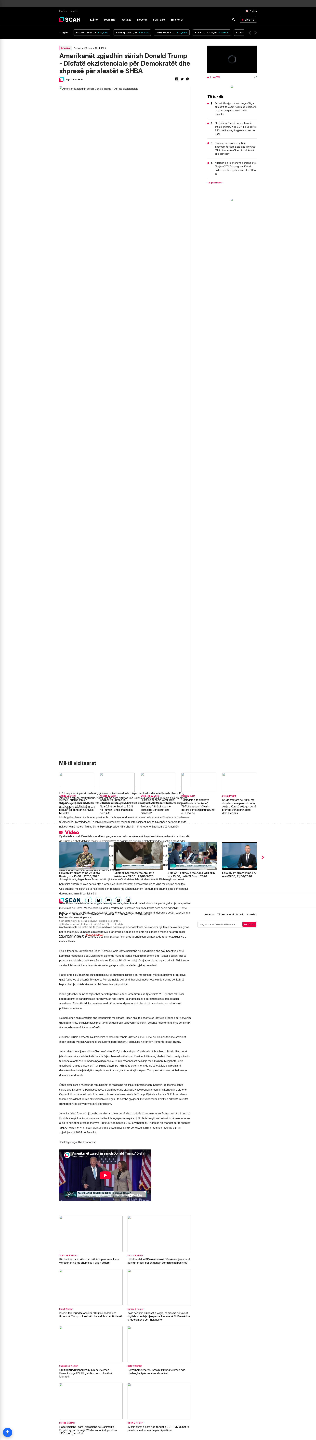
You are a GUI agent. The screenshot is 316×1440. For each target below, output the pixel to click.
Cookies (252, 914)
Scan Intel (110, 19)
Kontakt (73, 11)
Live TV (250, 19)
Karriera (63, 11)
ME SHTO (249, 924)
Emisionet (177, 19)
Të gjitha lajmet (214, 182)
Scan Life (159, 19)
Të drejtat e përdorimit (230, 914)
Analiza (126, 19)
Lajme (94, 19)
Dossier (142, 19)
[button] (250, 33)
